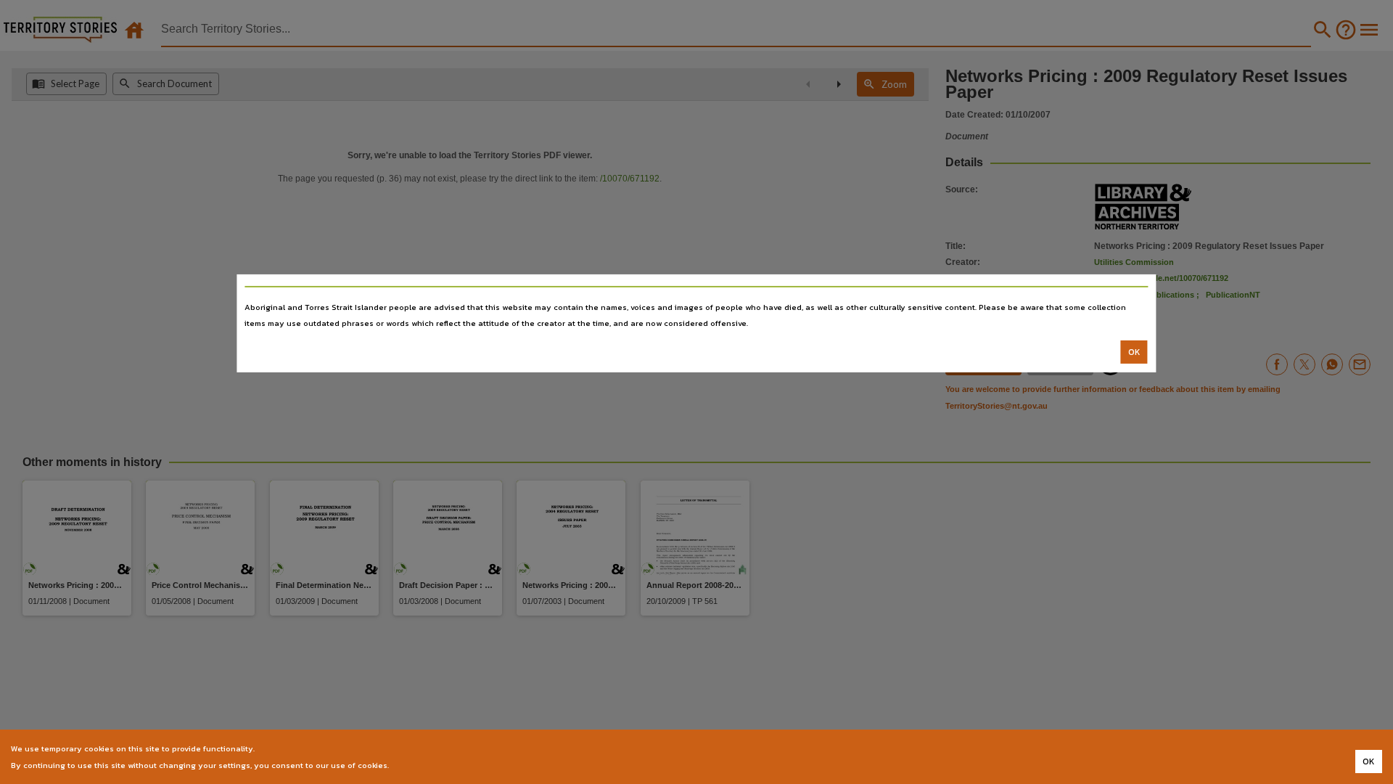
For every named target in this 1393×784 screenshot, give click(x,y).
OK (1134, 352)
